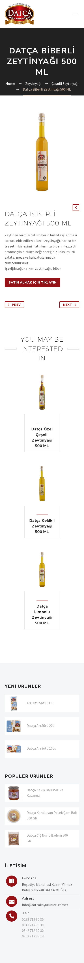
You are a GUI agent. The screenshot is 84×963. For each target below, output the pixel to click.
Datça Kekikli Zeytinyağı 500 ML (42, 526)
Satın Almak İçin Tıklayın (32, 282)
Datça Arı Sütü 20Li (41, 725)
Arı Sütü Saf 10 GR (40, 703)
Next (67, 305)
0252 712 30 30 (33, 919)
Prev (16, 305)
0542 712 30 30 (33, 925)
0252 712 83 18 (33, 936)
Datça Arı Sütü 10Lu (41, 748)
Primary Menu (75, 14)
